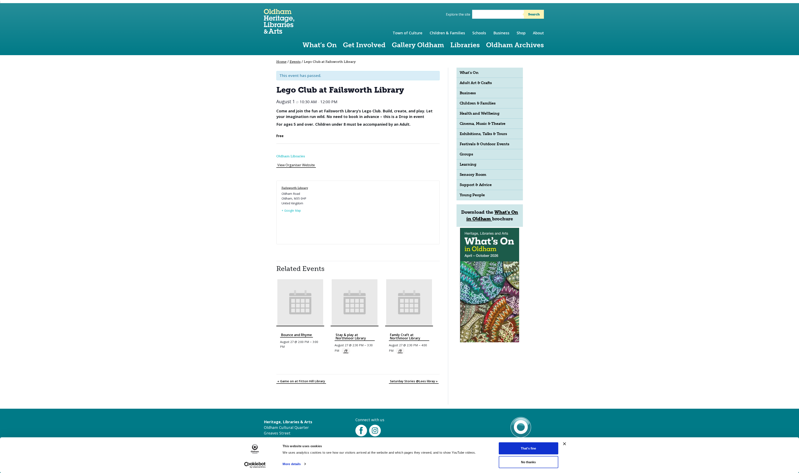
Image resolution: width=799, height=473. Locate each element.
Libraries (465, 45)
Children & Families (447, 32)
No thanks (528, 462)
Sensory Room (473, 174)
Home (281, 62)
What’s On (320, 45)
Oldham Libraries (290, 156)
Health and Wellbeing (479, 113)
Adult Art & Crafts (476, 83)
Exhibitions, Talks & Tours (483, 134)
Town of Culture (407, 32)
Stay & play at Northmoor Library (351, 336)
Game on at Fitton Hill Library (301, 381)
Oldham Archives (515, 45)
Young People (472, 195)
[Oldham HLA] (279, 31)
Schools (479, 32)
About (538, 32)
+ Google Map (291, 210)
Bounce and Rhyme (296, 335)
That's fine (528, 448)
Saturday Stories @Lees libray (414, 381)
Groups (466, 154)
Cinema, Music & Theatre (483, 123)
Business (501, 32)
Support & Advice (476, 184)
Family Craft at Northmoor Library (405, 336)
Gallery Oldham (418, 45)
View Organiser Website (296, 165)
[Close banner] (564, 443)
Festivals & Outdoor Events (484, 144)
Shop (521, 32)
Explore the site (458, 14)
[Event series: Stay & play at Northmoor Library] (345, 351)
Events (295, 62)
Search (534, 14)
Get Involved (364, 45)
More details (292, 464)
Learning (468, 164)
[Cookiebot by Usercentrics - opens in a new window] (255, 465)
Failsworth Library (295, 188)
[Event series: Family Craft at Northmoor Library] (400, 351)
